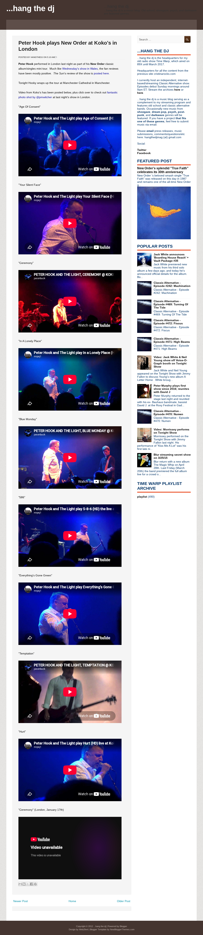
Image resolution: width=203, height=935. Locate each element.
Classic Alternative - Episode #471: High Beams (172, 340)
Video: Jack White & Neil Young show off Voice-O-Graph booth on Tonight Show (170, 361)
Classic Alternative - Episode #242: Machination (172, 284)
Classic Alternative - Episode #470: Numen (168, 412)
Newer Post (20, 901)
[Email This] (20, 884)
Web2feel (83, 929)
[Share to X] (28, 884)
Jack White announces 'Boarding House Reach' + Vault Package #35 (171, 257)
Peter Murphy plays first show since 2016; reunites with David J (171, 389)
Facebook (144, 153)
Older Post (123, 901)
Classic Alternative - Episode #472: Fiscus (168, 322)
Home (72, 901)
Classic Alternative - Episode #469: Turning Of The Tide (171, 304)
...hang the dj (30, 8)
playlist (142, 496)
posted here (101, 73)
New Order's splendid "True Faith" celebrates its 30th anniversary (163, 170)
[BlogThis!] (24, 884)
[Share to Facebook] (32, 884)
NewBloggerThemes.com (122, 929)
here (177, 89)
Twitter (141, 149)
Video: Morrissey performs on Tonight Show (171, 431)
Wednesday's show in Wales (80, 68)
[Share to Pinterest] (35, 884)
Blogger (123, 926)
